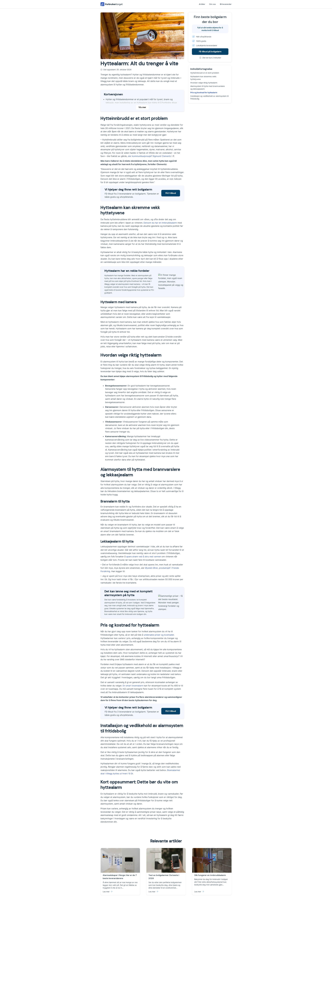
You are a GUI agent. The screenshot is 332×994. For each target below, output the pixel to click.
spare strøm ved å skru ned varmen (143, 556)
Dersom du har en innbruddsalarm (160, 222)
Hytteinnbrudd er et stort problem (204, 73)
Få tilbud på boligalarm (210, 51)
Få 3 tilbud (170, 193)
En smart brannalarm (133, 685)
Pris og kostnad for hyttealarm (203, 92)
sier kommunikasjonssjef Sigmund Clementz (149, 156)
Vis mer (142, 107)
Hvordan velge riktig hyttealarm (203, 83)
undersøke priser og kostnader (159, 635)
